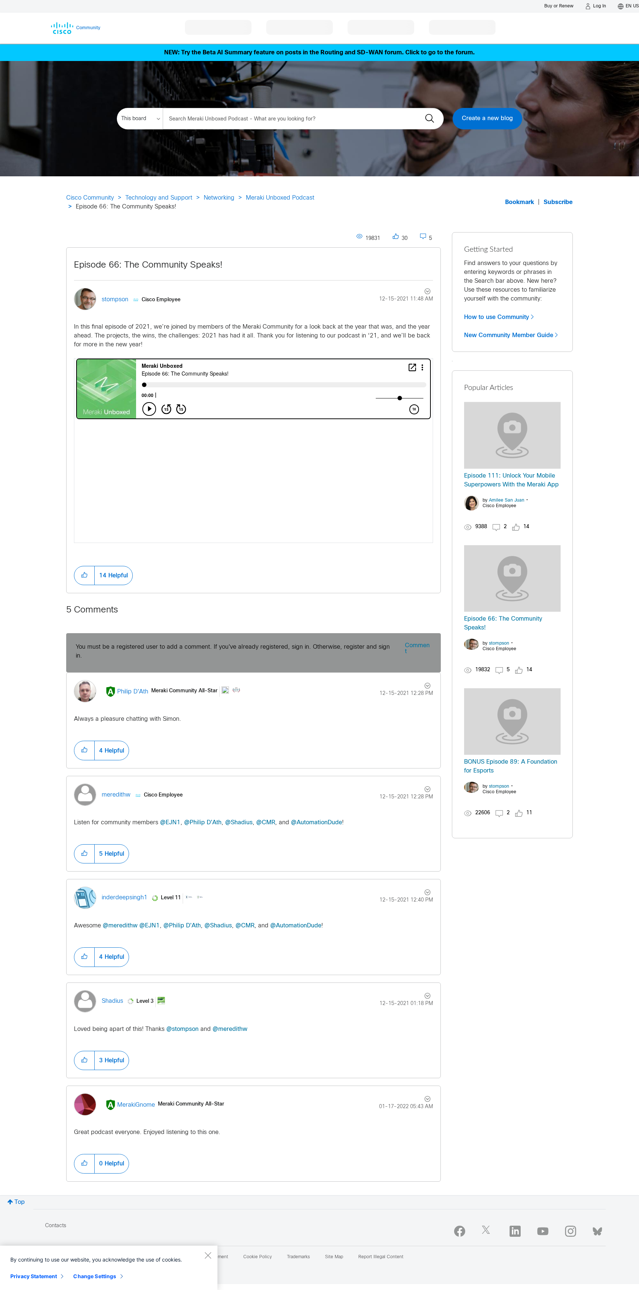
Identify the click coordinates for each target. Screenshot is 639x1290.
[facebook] (459, 1231)
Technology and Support (158, 198)
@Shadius (239, 822)
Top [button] (19, 1202)
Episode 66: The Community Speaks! (148, 265)
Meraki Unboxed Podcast (280, 198)
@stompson (182, 1029)
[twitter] (487, 1231)
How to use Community (496, 317)
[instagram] (570, 1231)
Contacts (55, 1225)
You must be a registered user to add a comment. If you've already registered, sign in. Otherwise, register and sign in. (233, 651)
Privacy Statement (33, 1276)
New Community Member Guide (508, 335)
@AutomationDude (316, 822)
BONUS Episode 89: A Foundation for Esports (510, 766)
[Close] (208, 1255)
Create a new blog (487, 118)
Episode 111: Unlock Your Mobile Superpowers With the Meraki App (511, 480)
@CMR (265, 822)
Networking (219, 198)
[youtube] (542, 1231)
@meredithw (120, 926)
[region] (108, 1268)
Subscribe (558, 202)
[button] (84, 575)
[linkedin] (515, 1231)
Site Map (334, 1257)
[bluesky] (597, 1230)
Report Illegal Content (380, 1257)
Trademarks (298, 1257)
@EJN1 (170, 822)
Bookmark (519, 202)
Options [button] (423, 292)
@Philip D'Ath (203, 822)
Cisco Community (90, 198)
